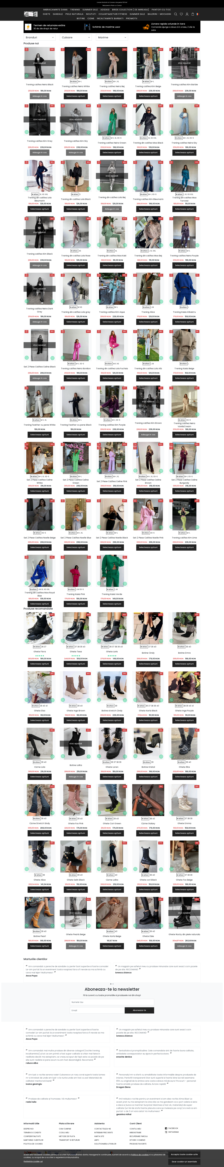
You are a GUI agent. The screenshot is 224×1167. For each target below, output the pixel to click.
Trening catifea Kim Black (40, 253)
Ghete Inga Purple (184, 710)
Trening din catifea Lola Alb (148, 368)
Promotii (131, 18)
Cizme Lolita (112, 879)
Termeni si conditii (32, 1132)
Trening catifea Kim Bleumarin (148, 199)
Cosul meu (64, 1132)
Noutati (91, 14)
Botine (81, 18)
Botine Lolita (76, 765)
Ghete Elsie (148, 936)
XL (118, 81)
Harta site (99, 1136)
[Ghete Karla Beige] (112, 913)
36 (42, 646)
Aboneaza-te (139, 1010)
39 (81, 646)
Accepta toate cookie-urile (184, 1154)
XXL (154, 138)
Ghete (46, 14)
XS (152, 138)
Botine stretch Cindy (112, 710)
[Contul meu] (187, 14)
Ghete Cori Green (112, 823)
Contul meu (135, 1128)
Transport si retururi (69, 1140)
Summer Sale (90, 9)
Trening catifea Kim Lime (184, 537)
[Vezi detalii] (27, 75)
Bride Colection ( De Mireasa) (130, 9)
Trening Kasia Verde (112, 594)
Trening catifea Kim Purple (112, 424)
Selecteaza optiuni (75, 96)
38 (78, 646)
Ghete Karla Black (148, 710)
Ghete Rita (184, 767)
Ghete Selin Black (76, 879)
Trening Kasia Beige (184, 368)
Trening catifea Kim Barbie (184, 84)
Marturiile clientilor (33, 1140)
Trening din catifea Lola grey (75, 312)
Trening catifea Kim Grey (39, 141)
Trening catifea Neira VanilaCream (184, 425)
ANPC (96, 1140)
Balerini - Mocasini (159, 14)
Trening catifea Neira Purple (184, 255)
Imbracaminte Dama (55, 9)
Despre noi (28, 1128)
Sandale (58, 14)
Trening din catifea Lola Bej (111, 197)
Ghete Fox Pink (75, 823)
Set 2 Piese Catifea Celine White (39, 481)
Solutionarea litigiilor (105, 1144)
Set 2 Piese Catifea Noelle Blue (76, 537)
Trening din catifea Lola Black (76, 199)
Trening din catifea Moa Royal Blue (40, 594)
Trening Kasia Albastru (184, 312)
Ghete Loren (112, 767)
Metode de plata (67, 1136)
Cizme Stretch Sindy (39, 823)
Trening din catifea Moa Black (148, 142)
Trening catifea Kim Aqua (112, 312)
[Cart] (192, 14)
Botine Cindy (148, 652)
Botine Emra (184, 652)
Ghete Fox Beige (184, 879)
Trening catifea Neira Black (39, 84)
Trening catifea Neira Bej (112, 86)
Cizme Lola (39, 767)
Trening (75, 9)
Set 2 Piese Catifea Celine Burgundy (184, 481)
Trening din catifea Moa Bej (148, 255)
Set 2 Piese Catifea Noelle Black (112, 537)
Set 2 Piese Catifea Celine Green (76, 481)
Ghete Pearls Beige (76, 934)
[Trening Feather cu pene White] (40, 402)
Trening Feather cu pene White (39, 424)
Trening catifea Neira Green (112, 142)
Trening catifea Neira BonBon (76, 368)
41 (47, 706)
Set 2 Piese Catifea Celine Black (40, 366)
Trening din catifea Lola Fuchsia (112, 368)
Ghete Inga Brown (76, 710)
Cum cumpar (65, 1128)
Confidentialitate (32, 1136)
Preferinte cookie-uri (33, 1161)
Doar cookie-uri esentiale (184, 1161)
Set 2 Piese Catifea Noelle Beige (40, 537)
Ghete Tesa (76, 651)
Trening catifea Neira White (76, 86)
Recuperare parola (139, 1136)
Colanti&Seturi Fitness (113, 14)
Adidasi (105, 9)
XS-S (119, 138)
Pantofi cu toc (161, 9)
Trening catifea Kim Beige (148, 86)
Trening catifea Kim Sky (76, 141)
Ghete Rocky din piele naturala (184, 934)
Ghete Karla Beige (112, 936)
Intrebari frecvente (103, 1132)
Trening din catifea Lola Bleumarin (39, 199)
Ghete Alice (40, 879)
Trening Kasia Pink (76, 594)
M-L (80, 81)
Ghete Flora (40, 651)
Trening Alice (148, 312)
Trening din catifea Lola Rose (75, 255)
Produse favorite (138, 1144)
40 (84, 646)
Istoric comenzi (137, 1140)
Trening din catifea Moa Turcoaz (184, 199)
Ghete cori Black (148, 879)
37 (45, 646)
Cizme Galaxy (148, 823)
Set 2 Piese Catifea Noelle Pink (148, 537)
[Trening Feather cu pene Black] (76, 402)
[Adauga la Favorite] (52, 76)
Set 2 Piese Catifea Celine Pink (112, 481)
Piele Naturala (74, 14)
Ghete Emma (184, 823)
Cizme (91, 18)
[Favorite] (181, 14)
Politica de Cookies (33, 1144)
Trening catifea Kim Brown (148, 423)
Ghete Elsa (39, 710)
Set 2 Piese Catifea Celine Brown (148, 481)
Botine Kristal (148, 767)
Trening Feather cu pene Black (76, 424)
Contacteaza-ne (102, 1128)
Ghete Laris (112, 651)
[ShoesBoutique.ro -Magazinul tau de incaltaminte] (31, 14)
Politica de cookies (140, 1154)
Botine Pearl (39, 936)
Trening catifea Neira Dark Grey (39, 310)
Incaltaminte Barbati (110, 18)
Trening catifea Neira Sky (184, 142)
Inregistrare (135, 1132)
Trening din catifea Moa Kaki (112, 255)
